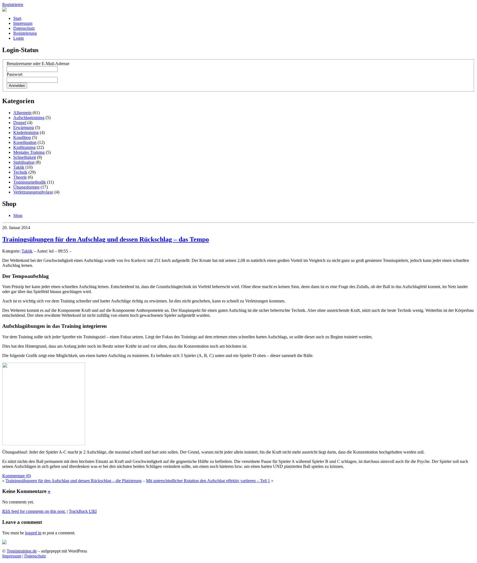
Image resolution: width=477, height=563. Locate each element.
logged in (33, 532)
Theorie (20, 177)
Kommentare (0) (16, 475)
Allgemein (22, 112)
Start (17, 18)
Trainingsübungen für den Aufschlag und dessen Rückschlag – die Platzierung (74, 480)
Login (18, 38)
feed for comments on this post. (34, 511)
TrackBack (83, 511)
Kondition (22, 137)
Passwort (14, 74)
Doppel (19, 122)
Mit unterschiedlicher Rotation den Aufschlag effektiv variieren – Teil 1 (208, 480)
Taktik (18, 167)
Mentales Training (29, 152)
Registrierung (25, 33)
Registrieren (12, 4)
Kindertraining (26, 132)
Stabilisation (24, 162)
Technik (20, 172)
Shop (17, 215)
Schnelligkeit (24, 157)
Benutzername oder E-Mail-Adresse (38, 63)
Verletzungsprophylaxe (33, 192)
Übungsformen (26, 187)
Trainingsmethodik (29, 182)
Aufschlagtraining (28, 117)
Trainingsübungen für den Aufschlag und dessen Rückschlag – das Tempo (105, 239)
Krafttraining (24, 147)
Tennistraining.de (22, 551)
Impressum (22, 23)
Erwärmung (23, 127)
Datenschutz (24, 28)
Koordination (24, 142)
